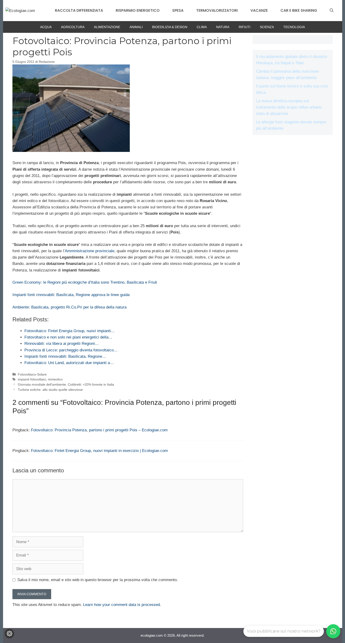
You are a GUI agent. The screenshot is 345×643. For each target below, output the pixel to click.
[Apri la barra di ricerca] (331, 10)
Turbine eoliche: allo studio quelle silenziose (50, 389)
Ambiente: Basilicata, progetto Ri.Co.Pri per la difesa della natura (69, 307)
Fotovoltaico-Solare (32, 374)
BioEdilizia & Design (169, 27)
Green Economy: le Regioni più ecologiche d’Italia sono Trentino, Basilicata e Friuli (84, 282)
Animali (136, 27)
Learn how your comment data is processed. (122, 604)
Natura (222, 27)
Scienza (267, 27)
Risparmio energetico (138, 10)
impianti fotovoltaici (32, 379)
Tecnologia (294, 27)
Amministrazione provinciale (89, 251)
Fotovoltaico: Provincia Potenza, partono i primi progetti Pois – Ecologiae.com (99, 430)
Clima (202, 27)
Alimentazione (107, 27)
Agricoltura (72, 27)
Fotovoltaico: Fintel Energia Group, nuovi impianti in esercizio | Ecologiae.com (99, 450)
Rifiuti (244, 27)
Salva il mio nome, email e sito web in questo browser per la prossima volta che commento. (97, 580)
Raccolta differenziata (79, 10)
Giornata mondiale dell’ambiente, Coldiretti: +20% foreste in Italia (66, 384)
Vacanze (259, 10)
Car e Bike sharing (298, 10)
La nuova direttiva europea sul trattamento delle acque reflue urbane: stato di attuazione (289, 107)
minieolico (55, 379)
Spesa (178, 10)
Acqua (46, 27)
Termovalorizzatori (217, 10)
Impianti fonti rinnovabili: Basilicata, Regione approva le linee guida (71, 295)
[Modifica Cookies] (9, 633)
